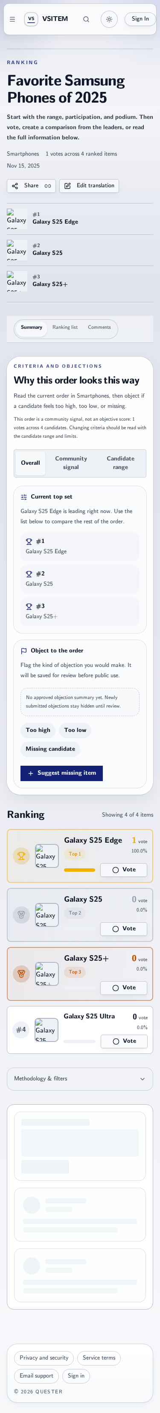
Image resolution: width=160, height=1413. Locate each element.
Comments (99, 327)
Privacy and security (44, 1358)
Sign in (76, 1376)
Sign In (140, 19)
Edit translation (95, 186)
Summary (31, 327)
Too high (38, 730)
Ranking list (65, 327)
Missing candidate (50, 749)
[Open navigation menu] (12, 19)
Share (31, 186)
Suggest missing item (67, 773)
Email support (36, 1376)
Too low (75, 730)
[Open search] (86, 19)
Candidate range (120, 463)
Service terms (99, 1358)
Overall (30, 463)
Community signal (71, 463)
